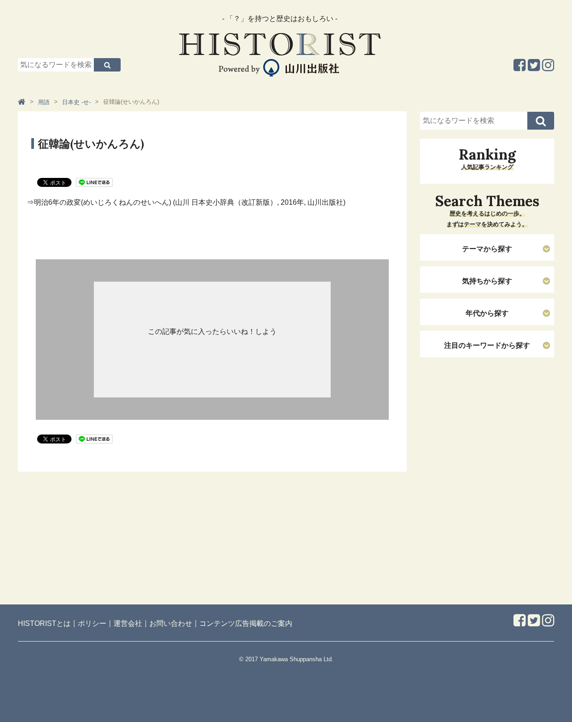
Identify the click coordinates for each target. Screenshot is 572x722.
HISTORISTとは (44, 623)
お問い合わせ (170, 623)
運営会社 (128, 623)
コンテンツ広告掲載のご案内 (245, 623)
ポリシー (92, 623)
